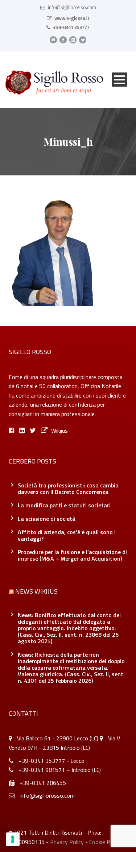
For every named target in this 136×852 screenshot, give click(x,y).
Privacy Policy (67, 842)
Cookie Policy (105, 842)
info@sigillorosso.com (72, 7)
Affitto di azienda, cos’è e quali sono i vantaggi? (67, 535)
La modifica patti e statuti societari (64, 505)
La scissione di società (46, 518)
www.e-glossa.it (72, 18)
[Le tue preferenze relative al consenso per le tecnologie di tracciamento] (13, 839)
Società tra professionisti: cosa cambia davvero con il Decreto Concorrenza (68, 488)
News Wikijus (36, 591)
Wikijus (59, 430)
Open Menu (119, 79)
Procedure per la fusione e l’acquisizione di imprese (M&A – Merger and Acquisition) (72, 555)
